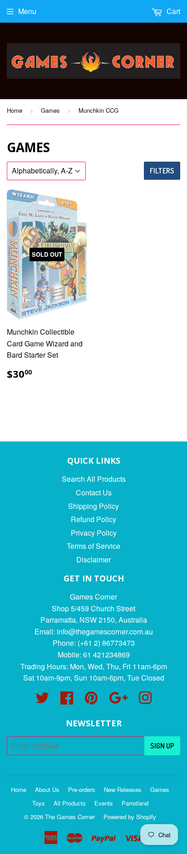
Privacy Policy (94, 533)
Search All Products (94, 479)
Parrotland (135, 803)
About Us (47, 789)
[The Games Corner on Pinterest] (91, 700)
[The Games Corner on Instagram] (145, 700)
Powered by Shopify (129, 816)
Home (14, 110)
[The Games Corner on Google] (118, 700)
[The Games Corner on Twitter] (42, 700)
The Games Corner (70, 816)
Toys (38, 803)
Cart (172, 11)
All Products (70, 803)
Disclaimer (93, 559)
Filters (162, 170)
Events (103, 803)
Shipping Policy (93, 506)
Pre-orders (81, 789)
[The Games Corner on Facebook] (67, 700)
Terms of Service (93, 546)
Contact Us (94, 492)
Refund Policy (93, 519)
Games (50, 110)
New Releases (123, 789)
